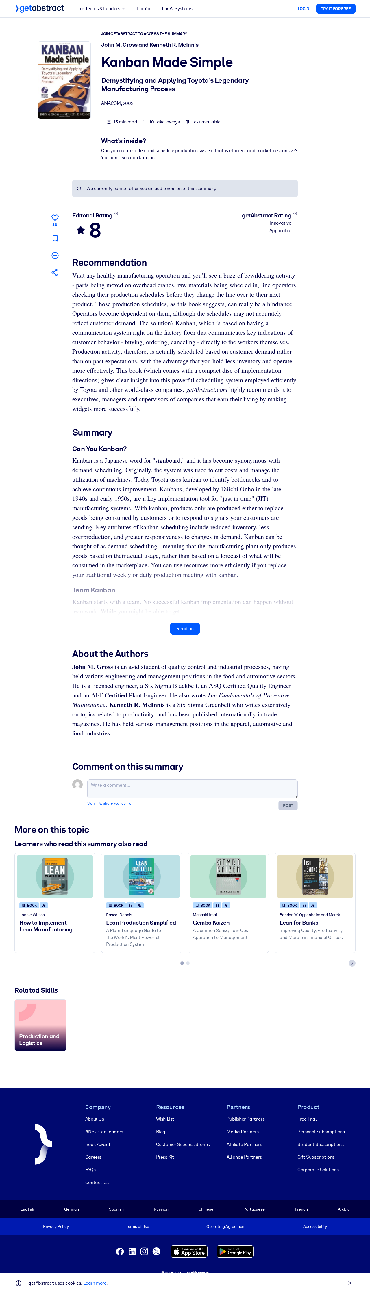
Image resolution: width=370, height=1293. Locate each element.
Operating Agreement (226, 1226)
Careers (93, 1157)
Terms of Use (137, 1226)
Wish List (165, 1119)
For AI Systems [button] (177, 8)
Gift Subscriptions (315, 1157)
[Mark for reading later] (55, 238)
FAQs (90, 1169)
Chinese (206, 1209)
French (301, 1209)
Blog (160, 1131)
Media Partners (242, 1131)
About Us (94, 1119)
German (71, 1209)
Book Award (97, 1144)
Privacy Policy (56, 1226)
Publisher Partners (245, 1119)
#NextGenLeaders (104, 1131)
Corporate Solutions (317, 1169)
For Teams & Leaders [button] (98, 8)
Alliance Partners (244, 1157)
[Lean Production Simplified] (142, 876)
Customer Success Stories (183, 1144)
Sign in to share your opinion (110, 803)
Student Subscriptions (320, 1144)
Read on (184, 628)
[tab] (182, 963)
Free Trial (306, 1119)
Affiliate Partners (244, 1144)
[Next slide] (352, 963)
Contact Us (97, 1182)
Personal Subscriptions (321, 1131)
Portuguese (254, 1209)
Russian (161, 1209)
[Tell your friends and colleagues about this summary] (55, 272)
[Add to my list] (55, 255)
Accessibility (315, 1226)
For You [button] (144, 8)
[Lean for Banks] (315, 876)
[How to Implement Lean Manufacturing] (55, 876)
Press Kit (165, 1157)
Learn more (94, 1283)
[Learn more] (116, 213)
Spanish (116, 1209)
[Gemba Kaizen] (228, 876)
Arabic (344, 1209)
